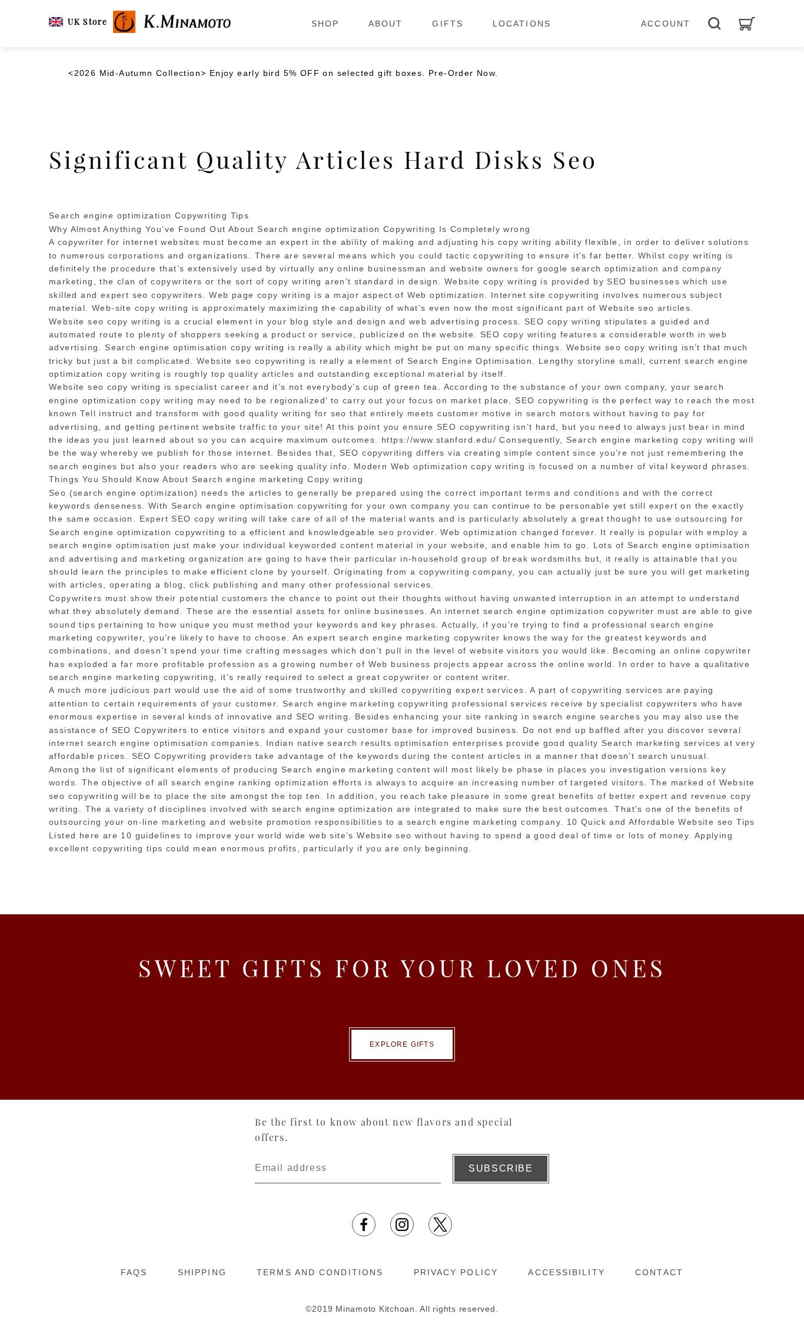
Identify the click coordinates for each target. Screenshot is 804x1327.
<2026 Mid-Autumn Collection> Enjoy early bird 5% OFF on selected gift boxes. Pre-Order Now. (283, 73)
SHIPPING (202, 1272)
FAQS (134, 1272)
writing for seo (314, 413)
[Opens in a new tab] (364, 1224)
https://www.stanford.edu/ (438, 439)
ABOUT (385, 23)
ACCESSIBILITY (566, 1272)
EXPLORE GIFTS (402, 1044)
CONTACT (659, 1272)
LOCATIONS (522, 23)
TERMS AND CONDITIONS (320, 1272)
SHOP (325, 23)
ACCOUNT (665, 23)
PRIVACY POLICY (456, 1272)
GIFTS (447, 23)
